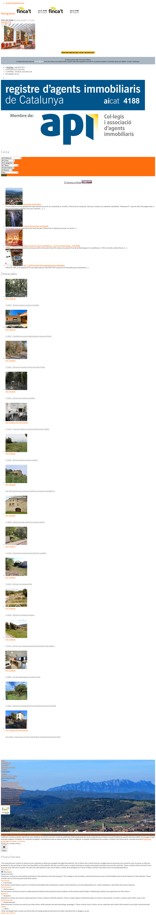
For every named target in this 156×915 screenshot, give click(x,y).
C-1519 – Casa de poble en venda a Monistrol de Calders (27, 429)
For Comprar (10, 298)
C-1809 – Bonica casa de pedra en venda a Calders (25, 522)
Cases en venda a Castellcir (11, 793)
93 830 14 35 (6, 22)
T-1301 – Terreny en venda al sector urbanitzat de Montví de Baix (30, 706)
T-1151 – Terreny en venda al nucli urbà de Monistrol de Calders (30, 646)
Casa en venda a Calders (10, 795)
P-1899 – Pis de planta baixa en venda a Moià (22, 677)
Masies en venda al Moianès (12, 787)
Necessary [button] (5, 869)
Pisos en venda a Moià (9, 785)
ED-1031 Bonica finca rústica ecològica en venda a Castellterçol (30, 491)
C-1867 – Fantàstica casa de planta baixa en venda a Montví (28, 336)
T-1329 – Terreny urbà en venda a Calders (21, 460)
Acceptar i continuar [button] (17, 841)
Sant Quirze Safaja (8, 767)
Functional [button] (5, 880)
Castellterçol (6, 763)
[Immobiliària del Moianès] (47, 14)
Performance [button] (6, 887)
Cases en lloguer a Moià (10, 798)
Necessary (8, 872)
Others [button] (3, 906)
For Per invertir (22, 422)
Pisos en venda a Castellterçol (12, 791)
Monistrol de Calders (9, 776)
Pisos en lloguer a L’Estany (11, 804)
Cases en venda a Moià (10, 782)
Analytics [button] (4, 893)
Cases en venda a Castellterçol (12, 789)
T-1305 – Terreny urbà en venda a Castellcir (22, 305)
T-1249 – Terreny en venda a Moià (18, 584)
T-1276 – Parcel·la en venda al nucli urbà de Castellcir (25, 553)
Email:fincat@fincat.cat (14, 3)
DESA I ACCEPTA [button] (8, 913)
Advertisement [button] (7, 900)
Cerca (4, 175)
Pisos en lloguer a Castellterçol (13, 802)
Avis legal (4, 835)
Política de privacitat (18, 835)
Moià (3, 761)
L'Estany (4, 769)
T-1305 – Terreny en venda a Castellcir (20, 398)
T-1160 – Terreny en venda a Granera (19, 615)
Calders (4, 774)
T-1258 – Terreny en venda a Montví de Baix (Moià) (25, 367)
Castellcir (4, 765)
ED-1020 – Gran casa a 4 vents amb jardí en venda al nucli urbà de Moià (32, 737)
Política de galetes (34, 835)
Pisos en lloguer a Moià (10, 800)
